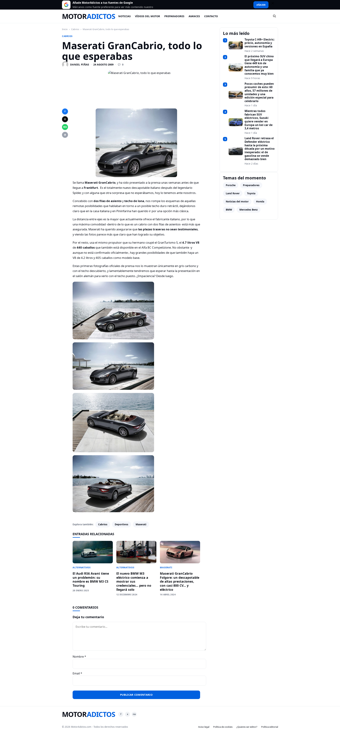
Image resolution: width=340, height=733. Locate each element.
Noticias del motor (237, 201)
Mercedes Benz (248, 209)
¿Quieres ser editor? (246, 726)
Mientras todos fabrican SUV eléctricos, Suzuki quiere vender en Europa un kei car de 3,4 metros (259, 119)
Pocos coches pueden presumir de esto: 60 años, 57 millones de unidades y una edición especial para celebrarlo (259, 92)
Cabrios (75, 29)
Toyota (251, 193)
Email (77, 673)
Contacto (211, 16)
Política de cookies (223, 726)
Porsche (231, 185)
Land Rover (233, 193)
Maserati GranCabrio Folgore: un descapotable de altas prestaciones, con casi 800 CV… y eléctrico (179, 581)
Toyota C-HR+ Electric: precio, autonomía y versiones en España (259, 43)
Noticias (124, 16)
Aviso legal (203, 726)
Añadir (260, 4)
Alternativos (82, 567)
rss (134, 714)
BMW (229, 209)
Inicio (65, 29)
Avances (194, 16)
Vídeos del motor (147, 16)
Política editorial (269, 726)
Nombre (79, 657)
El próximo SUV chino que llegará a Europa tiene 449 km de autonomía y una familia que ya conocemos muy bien (259, 65)
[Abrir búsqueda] (274, 16)
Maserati (141, 524)
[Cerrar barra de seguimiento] (274, 4)
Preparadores (174, 16)
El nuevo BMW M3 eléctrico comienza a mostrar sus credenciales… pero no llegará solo (133, 581)
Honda (260, 201)
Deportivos (121, 524)
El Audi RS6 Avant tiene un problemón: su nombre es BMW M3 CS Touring (91, 579)
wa (65, 126)
